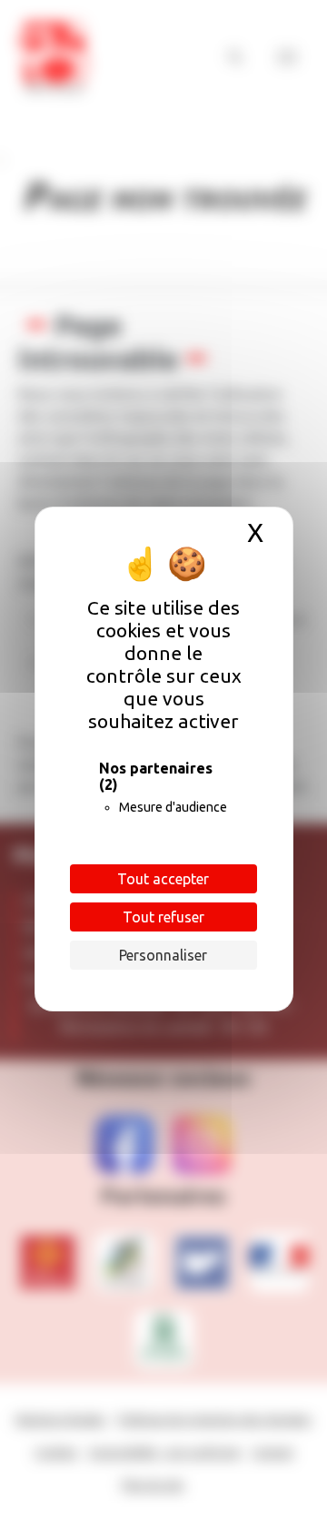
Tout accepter (163, 879)
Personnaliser (163, 955)
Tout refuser (163, 917)
